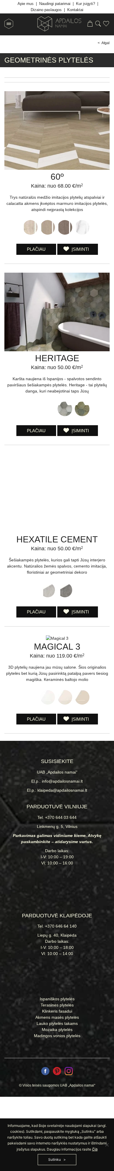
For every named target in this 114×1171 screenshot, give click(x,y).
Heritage (57, 358)
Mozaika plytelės (57, 1029)
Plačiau (36, 249)
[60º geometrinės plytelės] (57, 168)
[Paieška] (98, 24)
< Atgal (104, 43)
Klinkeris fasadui (57, 1011)
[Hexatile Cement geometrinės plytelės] (57, 531)
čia (95, 1148)
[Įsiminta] (106, 24)
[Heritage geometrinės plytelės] (57, 349)
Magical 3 (57, 646)
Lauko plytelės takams (57, 1023)
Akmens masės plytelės (57, 1017)
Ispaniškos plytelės (57, 999)
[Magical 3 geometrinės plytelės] (57, 638)
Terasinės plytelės (57, 1005)
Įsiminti (79, 249)
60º (57, 176)
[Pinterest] (57, 1072)
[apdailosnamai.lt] (57, 24)
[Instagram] (69, 1072)
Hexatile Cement (57, 539)
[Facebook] (45, 1072)
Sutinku (54, 1159)
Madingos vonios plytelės (57, 1035)
